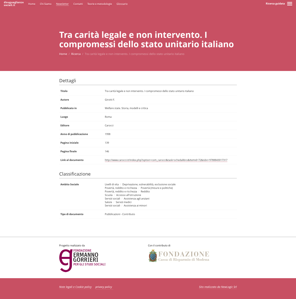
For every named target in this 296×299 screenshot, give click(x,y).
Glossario (122, 4)
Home (63, 54)
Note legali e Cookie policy (75, 287)
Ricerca (76, 54)
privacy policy (103, 287)
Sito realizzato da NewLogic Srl (218, 287)
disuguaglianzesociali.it (14, 4)
